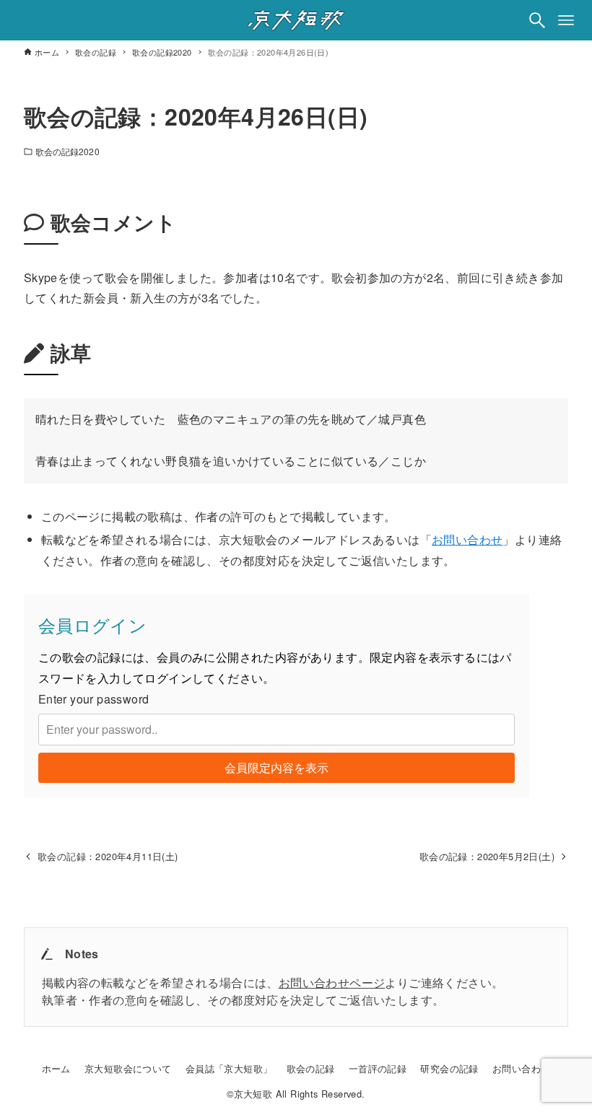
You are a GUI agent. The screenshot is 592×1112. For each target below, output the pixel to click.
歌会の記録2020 (67, 151)
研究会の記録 (449, 1068)
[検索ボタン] (537, 20)
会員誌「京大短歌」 (229, 1068)
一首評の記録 (377, 1068)
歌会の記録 (311, 1068)
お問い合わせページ (332, 982)
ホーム (56, 1068)
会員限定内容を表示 (276, 767)
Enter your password (93, 699)
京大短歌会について (128, 1068)
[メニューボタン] (566, 20)
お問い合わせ (467, 539)
